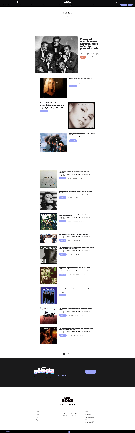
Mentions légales (88, 414)
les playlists (37, 416)
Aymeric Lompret (73, 415)
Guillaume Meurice (74, 413)
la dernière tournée (98, 5)
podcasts (32, 5)
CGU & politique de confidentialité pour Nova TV (92, 424)
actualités (19, 5)
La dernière (73, 411)
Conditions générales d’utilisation (91, 417)
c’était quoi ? (5, 5)
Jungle (64, 413)
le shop (130, 5)
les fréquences (37, 420)
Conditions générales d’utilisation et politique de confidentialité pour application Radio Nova (91, 422)
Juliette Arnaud (65, 415)
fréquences (45, 5)
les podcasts (37, 414)
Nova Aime (64, 411)
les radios (83, 5)
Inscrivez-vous (90, 371)
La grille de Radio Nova (39, 419)
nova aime (58, 5)
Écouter (82, 57)
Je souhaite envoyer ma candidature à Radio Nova (92, 419)
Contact (86, 411)
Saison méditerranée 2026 (74, 417)
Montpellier (73, 419)
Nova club (64, 419)
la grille (71, 5)
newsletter (123, 5)
